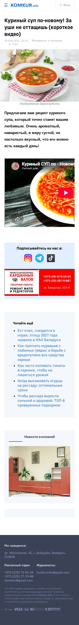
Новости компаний (39, 437)
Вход (66, 5)
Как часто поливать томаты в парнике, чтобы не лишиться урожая (41, 370)
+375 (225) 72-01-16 (18, 573)
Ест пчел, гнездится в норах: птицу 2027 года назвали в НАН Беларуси (39, 335)
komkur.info (45, 595)
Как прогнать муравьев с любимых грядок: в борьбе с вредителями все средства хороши (42, 353)
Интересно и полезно (47, 41)
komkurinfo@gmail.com (53, 573)
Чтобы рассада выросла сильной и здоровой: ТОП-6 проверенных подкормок (41, 401)
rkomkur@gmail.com (18, 581)
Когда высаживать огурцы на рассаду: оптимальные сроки (40, 385)
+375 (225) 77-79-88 (18, 577)
